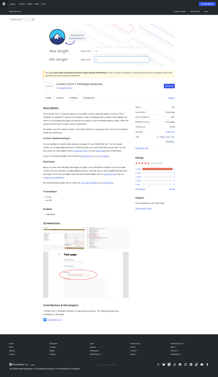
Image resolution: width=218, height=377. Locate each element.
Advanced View (142, 148)
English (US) (170, 132)
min (173, 137)
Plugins (52, 351)
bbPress (175, 351)
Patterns (53, 354)
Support (171, 98)
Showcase (53, 343)
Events (132, 347)
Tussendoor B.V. (66, 88)
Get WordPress (207, 4)
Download (169, 86)
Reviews (60, 98)
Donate (134, 351)
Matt (173, 347)
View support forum (143, 208)
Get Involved (135, 343)
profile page (100, 151)
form (168, 137)
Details (48, 98)
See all (172, 189)
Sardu (33, 365)
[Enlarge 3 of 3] (126, 255)
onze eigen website (89, 183)
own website (103, 156)
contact (162, 137)
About (11, 343)
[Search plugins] (33, 19)
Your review (140, 189)
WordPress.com (178, 343)
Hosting (12, 351)
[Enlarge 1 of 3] (82, 230)
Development (88, 98)
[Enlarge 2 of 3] (126, 230)
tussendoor (170, 142)
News (11, 347)
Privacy (12, 354)
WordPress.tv (96, 354)
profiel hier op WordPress (53, 177)
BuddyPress (176, 354)
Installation (73, 98)
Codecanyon (87, 156)
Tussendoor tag (80, 151)
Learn (92, 343)
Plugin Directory (15, 11)
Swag (133, 354)
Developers (94, 351)
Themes (53, 347)
